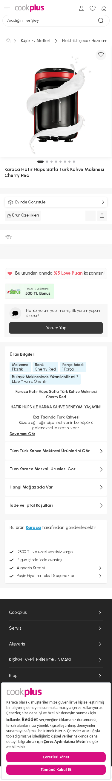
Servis (15, 628)
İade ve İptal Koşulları (31, 505)
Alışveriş (17, 644)
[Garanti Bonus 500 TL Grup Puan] (29, 291)
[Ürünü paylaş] (102, 216)
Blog (13, 675)
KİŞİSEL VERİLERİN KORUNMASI (40, 659)
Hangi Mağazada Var (31, 487)
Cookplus (18, 612)
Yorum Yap (56, 327)
